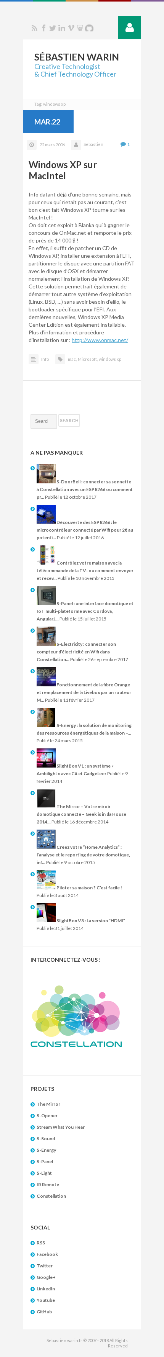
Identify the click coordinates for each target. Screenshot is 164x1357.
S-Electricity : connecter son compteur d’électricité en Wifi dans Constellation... (76, 651)
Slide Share (80, 28)
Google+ (46, 1277)
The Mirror (48, 1104)
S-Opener (47, 1115)
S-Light (44, 1173)
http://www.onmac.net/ (100, 340)
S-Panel (45, 1161)
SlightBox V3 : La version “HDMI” (90, 920)
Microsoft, (88, 359)
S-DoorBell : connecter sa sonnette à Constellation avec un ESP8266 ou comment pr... (85, 489)
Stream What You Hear (61, 1127)
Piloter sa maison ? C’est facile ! (89, 887)
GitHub (44, 1311)
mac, (72, 359)
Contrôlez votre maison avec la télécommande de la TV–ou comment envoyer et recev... (85, 570)
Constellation (51, 1196)
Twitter (52, 28)
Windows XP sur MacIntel (63, 170)
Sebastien (93, 144)
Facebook (43, 28)
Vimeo (71, 28)
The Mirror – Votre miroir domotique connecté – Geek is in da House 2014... (81, 814)
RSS (34, 28)
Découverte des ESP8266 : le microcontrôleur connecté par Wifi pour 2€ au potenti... (85, 529)
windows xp (110, 359)
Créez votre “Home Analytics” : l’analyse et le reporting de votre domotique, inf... (83, 854)
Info (45, 359)
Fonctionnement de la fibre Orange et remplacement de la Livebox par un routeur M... (84, 692)
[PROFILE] (129, 27)
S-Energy (46, 1150)
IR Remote (48, 1184)
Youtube (46, 1300)
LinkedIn (46, 1289)
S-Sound (46, 1138)
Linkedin (62, 28)
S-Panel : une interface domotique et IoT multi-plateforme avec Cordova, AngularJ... (85, 611)
